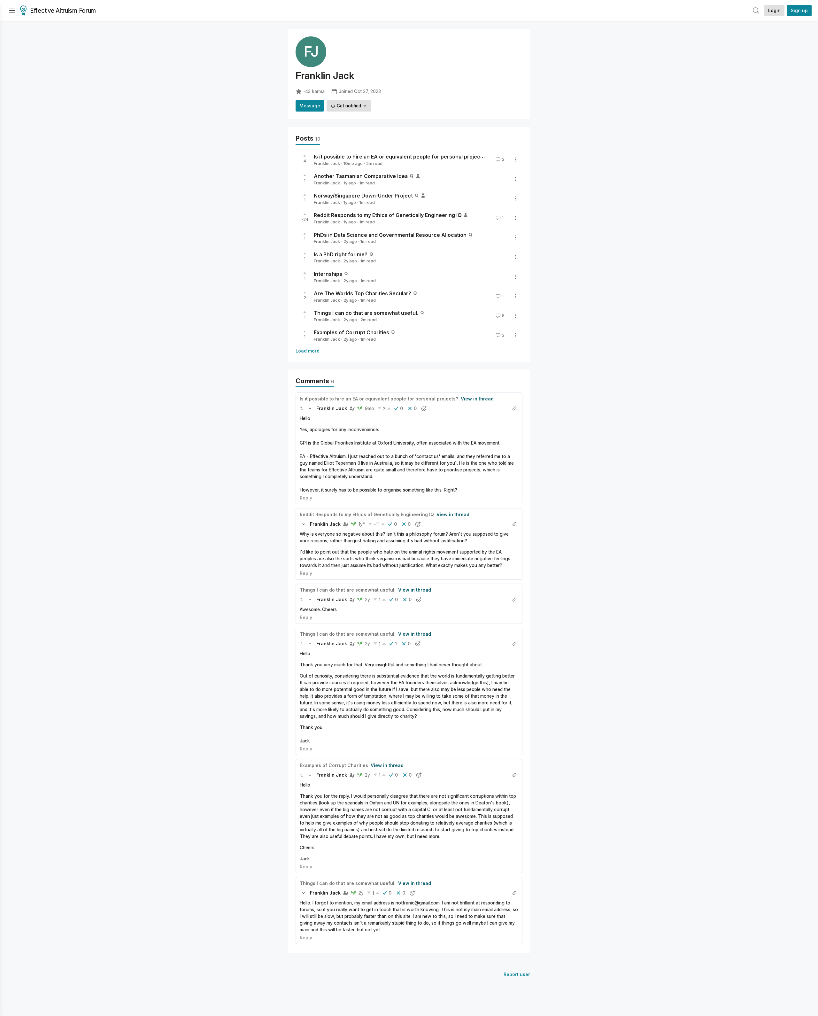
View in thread (477, 398)
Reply (306, 497)
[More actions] (515, 159)
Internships (328, 274)
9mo (369, 408)
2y (367, 599)
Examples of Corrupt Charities (351, 332)
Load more (308, 350)
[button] (302, 408)
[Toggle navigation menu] (12, 10)
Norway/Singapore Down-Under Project (363, 195)
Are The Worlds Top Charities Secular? (362, 293)
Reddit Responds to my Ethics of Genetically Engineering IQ (388, 215)
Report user (517, 974)
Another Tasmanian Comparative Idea (361, 176)
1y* (362, 524)
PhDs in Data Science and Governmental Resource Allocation (390, 234)
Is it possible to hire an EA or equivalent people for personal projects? (401, 156)
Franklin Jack (327, 163)
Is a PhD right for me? (340, 254)
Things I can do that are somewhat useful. (366, 313)
